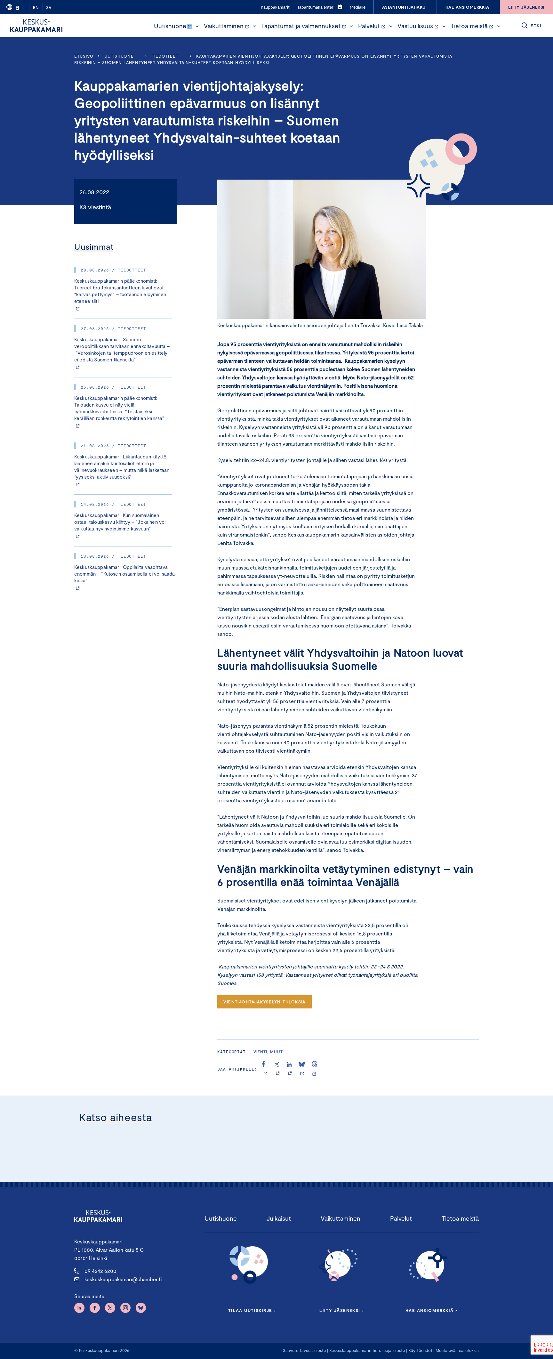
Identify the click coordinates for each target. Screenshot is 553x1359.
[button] (197, 26)
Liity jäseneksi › (341, 1310)
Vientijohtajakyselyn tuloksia (264, 1001)
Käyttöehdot (420, 1350)
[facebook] (265, 1069)
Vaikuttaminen (224, 25)
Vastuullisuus (415, 25)
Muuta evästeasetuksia (457, 1350)
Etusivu (83, 56)
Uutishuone (170, 25)
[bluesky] (302, 1069)
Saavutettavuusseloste (304, 1350)
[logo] (36, 25)
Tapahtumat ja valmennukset (301, 25)
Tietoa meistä (469, 25)
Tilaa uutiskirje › (252, 1310)
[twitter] (277, 1069)
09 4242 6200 (100, 1271)
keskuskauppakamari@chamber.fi (123, 1279)
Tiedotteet (165, 56)
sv (49, 7)
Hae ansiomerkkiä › (431, 1310)
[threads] (314, 1069)
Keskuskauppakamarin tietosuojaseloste (366, 1350)
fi (17, 7)
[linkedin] (289, 1069)
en (36, 7)
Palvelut (369, 25)
